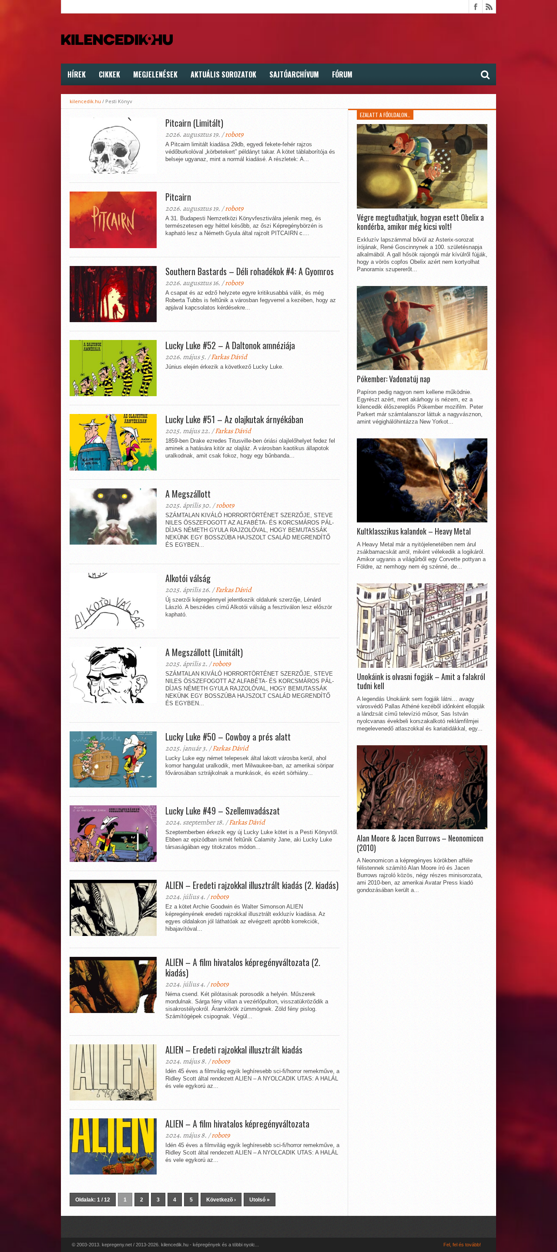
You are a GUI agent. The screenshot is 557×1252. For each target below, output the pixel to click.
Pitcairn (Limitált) (194, 123)
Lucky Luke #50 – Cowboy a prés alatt (228, 736)
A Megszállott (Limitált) (204, 652)
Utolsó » (259, 1200)
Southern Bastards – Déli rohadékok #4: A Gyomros (249, 271)
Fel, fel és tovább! (462, 1244)
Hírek (76, 74)
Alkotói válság (188, 578)
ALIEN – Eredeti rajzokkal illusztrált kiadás (233, 1049)
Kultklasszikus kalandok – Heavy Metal (414, 531)
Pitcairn (178, 197)
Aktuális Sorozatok (223, 74)
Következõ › (221, 1200)
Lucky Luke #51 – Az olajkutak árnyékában (234, 419)
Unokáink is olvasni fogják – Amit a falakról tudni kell (421, 681)
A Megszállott (188, 493)
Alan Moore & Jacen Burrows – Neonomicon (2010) (420, 843)
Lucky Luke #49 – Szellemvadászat (222, 810)
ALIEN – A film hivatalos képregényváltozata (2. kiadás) (242, 967)
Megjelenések (155, 74)
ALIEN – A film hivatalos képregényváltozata (237, 1123)
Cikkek (109, 74)
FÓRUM (342, 74)
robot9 (234, 134)
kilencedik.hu (85, 101)
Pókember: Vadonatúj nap (393, 379)
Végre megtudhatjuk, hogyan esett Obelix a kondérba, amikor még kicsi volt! (420, 222)
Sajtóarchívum (294, 74)
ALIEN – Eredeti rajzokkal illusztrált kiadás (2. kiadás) (252, 885)
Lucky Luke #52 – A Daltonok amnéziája (230, 345)
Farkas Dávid (229, 357)
